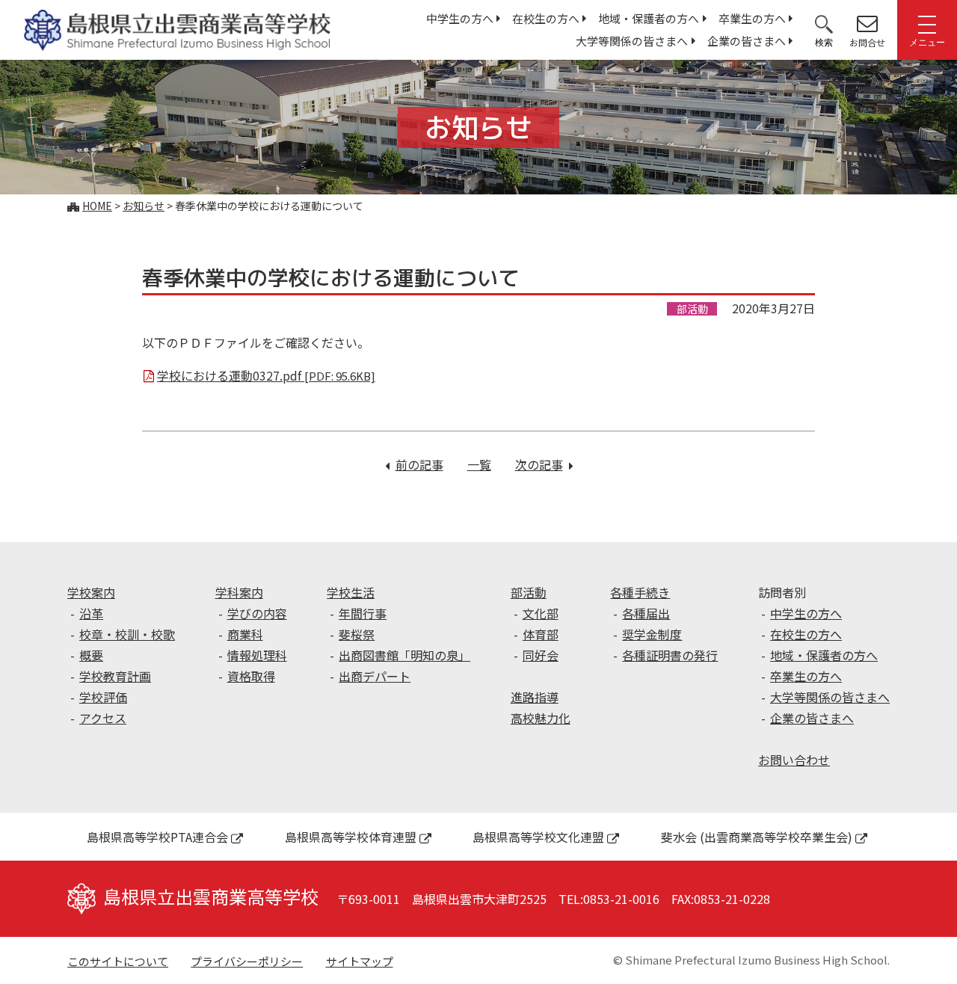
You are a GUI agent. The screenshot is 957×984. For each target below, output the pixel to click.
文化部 (540, 613)
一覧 (479, 464)
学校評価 (103, 697)
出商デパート (374, 676)
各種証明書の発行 (670, 655)
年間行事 (363, 613)
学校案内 (91, 592)
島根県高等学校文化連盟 (538, 837)
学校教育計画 (115, 676)
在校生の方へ (545, 18)
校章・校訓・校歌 (127, 634)
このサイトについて (117, 961)
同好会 (540, 655)
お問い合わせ (794, 760)
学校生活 (351, 592)
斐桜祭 (357, 634)
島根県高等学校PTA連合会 (157, 837)
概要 (91, 655)
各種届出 (646, 613)
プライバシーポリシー (247, 961)
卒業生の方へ (752, 18)
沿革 (91, 613)
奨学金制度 (652, 634)
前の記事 (419, 464)
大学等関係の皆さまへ (632, 41)
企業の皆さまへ (746, 41)
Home (97, 205)
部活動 (529, 592)
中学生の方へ (459, 18)
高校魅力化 (540, 718)
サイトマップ (359, 961)
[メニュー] (927, 23)
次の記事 (544, 464)
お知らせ (143, 205)
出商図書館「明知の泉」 (404, 655)
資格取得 (251, 676)
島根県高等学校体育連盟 (350, 837)
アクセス (102, 718)
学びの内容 (257, 613)
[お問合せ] (867, 23)
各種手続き (640, 592)
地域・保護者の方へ (648, 18)
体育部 (540, 634)
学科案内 (239, 592)
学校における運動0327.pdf (266, 375)
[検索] (823, 23)
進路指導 (534, 697)
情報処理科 (257, 655)
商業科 (245, 634)
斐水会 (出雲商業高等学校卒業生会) (756, 837)
